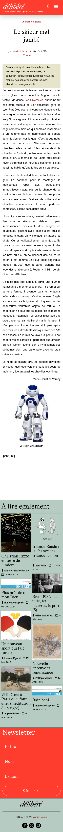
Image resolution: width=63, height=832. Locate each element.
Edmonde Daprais (14, 603)
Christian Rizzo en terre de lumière (15, 560)
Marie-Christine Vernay (16, 571)
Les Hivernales (34, 100)
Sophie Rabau (11, 714)
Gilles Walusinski (44, 616)
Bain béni (40, 700)
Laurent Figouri (12, 658)
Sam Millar (41, 566)
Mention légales (40, 817)
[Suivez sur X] (31, 825)
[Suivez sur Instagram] (38, 825)
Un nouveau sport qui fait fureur (12, 648)
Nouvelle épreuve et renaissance (42, 668)
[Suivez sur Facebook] (25, 825)
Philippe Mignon (43, 678)
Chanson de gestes (31, 22)
